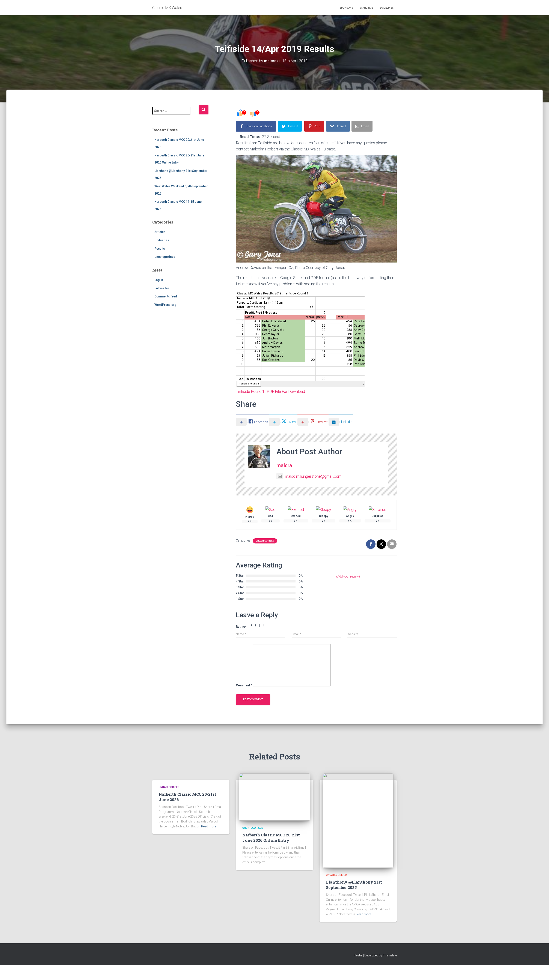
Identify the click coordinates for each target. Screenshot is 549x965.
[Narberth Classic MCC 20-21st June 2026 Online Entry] (274, 796)
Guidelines (387, 7)
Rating (241, 626)
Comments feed (165, 296)
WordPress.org (165, 304)
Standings (366, 7)
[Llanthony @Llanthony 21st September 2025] (358, 820)
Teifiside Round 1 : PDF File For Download (270, 391)
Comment (244, 685)
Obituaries (161, 240)
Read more (208, 826)
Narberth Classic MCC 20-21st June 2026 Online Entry (271, 837)
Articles (159, 232)
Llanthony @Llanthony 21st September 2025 (354, 884)
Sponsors (346, 7)
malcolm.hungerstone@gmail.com (313, 476)
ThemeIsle (390, 955)
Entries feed (162, 288)
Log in (158, 280)
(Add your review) (348, 576)
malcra (284, 465)
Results (159, 248)
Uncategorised (164, 256)
